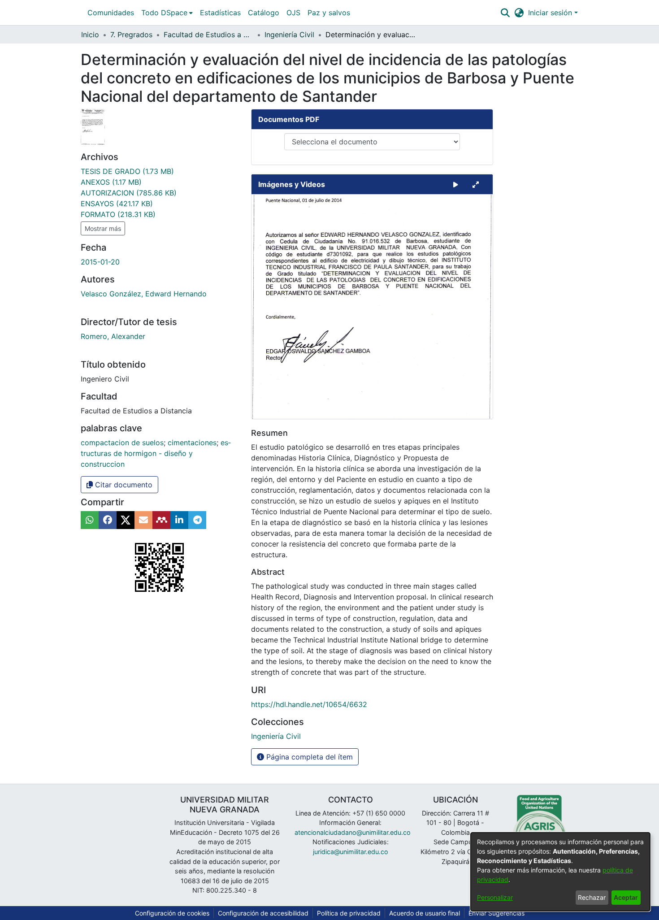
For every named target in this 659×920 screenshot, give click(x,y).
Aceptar (626, 897)
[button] (505, 12)
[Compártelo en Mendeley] (161, 520)
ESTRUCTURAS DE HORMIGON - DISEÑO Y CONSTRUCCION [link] (156, 453)
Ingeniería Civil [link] (289, 34)
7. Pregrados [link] (131, 34)
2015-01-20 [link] (100, 261)
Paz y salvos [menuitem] (329, 12)
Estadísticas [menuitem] (220, 12)
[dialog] (560, 872)
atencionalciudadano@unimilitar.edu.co (353, 832)
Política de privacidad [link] (349, 913)
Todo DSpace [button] (164, 12)
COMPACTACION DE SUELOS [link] (122, 442)
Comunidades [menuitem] (110, 12)
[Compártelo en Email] (143, 520)
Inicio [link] (90, 34)
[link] (127, 171)
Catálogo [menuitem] (263, 12)
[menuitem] (167, 13)
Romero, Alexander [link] (113, 336)
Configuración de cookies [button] (172, 913)
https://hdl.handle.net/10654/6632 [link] (309, 704)
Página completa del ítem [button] (308, 756)
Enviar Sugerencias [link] (496, 913)
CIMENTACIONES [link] (192, 442)
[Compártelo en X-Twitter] (125, 520)
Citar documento (122, 484)
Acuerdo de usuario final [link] (424, 913)
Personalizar (495, 897)
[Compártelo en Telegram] (197, 520)
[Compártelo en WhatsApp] (90, 520)
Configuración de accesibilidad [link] (263, 913)
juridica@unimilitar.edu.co (350, 851)
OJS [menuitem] (293, 12)
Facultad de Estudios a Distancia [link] (208, 34)
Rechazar (592, 897)
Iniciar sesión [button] (551, 12)
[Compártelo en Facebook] (108, 520)
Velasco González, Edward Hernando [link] (144, 293)
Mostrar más (103, 228)
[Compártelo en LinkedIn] (179, 520)
